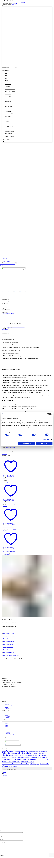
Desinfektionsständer (34, 753)
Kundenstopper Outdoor (36, 757)
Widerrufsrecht (8, 708)
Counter (45, 751)
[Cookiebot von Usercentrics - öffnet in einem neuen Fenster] (46, 414)
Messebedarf (46, 759)
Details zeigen (46, 439)
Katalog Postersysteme (8, 641)
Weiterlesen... (15, 3)
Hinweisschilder (13, 755)
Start (1, 264)
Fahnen (40, 753)
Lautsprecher (27, 759)
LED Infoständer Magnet (8, 478)
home (6, 713)
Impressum (7, 704)
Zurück (1, 265)
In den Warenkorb (6, 309)
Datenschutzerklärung (9, 705)
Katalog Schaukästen (8, 647)
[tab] (27, 329)
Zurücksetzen (16, 307)
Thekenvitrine (25, 764)
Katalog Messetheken (8, 649)
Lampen (18, 759)
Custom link (13, 4)
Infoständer (4, 264)
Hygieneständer (31, 755)
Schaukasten (36, 761)
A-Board (4, 751)
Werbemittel (44, 764)
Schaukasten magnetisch (7, 764)
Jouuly (8, 757)
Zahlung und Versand (9, 734)
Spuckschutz (16, 764)
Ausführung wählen (7, 482)
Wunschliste (7, 733)
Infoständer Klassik (10, 447)
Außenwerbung (21, 751)
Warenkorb (7, 717)
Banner (27, 751)
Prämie (31, 762)
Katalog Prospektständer (9, 633)
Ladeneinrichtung (8, 759)
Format (3, 307)
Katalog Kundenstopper (9, 638)
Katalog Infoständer (8, 644)
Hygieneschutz (22, 755)
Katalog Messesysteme (8, 652)
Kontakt (6, 715)
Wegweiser (37, 764)
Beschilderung (35, 751)
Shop (6, 724)
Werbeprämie (7, 766)
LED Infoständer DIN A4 (8, 527)
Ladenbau (44, 757)
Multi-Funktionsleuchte (11, 762)
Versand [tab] (3, 330)
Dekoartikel (6, 753)
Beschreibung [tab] (5, 329)
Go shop (23, 2)
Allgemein (9, 327)
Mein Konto (7, 716)
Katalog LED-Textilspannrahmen (11, 655)
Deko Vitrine (15, 753)
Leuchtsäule (41, 759)
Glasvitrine (6, 755)
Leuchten (35, 759)
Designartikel (24, 753)
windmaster (15, 766)
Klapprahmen (14, 757)
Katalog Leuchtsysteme (8, 636)
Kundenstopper (20, 757)
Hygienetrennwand (41, 755)
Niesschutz (24, 762)
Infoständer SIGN (11, 264)
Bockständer (41, 751)
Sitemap (6, 726)
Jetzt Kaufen (5, 312)
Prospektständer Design (8, 503)
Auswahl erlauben (27, 443)
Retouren (6, 725)
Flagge (43, 753)
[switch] (20, 435)
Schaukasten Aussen (43, 761)
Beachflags (31, 751)
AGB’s (6, 707)
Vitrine (32, 764)
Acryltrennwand (11, 751)
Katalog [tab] (3, 331)
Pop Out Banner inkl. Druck (9, 551)
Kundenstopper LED (27, 757)
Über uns (6, 723)
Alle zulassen (44, 443)
